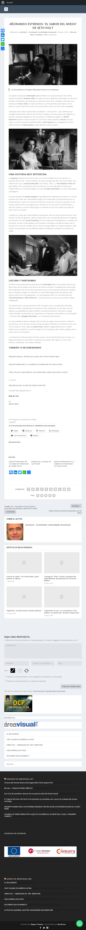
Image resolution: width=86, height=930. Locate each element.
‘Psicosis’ (63, 119)
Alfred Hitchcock (31, 298)
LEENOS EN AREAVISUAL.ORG (19, 879)
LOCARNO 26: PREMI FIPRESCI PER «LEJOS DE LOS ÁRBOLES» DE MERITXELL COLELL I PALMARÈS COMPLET (40, 815)
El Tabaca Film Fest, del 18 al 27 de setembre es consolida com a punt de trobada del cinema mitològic (40, 800)
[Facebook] (2, 30)
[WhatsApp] (2, 44)
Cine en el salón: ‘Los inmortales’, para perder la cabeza (22, 577)
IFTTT (13, 422)
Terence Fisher (22, 104)
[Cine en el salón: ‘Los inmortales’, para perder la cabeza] (24, 562)
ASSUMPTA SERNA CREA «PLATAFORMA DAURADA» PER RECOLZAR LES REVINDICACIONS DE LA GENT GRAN (42, 808)
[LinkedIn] (2, 35)
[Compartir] (2, 48)
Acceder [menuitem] (10, 2)
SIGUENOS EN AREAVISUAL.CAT (20, 779)
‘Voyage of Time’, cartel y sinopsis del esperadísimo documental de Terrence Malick (60, 578)
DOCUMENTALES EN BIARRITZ (17, 756)
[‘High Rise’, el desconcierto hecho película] (24, 596)
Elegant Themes (37, 924)
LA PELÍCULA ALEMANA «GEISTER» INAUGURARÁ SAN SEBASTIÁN (28, 910)
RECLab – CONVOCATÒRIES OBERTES (18, 788)
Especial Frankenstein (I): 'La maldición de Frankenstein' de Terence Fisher (35, 364)
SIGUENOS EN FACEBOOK (15, 833)
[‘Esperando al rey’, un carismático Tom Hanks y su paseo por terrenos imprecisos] (62, 596)
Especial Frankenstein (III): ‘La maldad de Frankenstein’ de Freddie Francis (19, 463)
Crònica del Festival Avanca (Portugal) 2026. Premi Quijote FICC (28, 783)
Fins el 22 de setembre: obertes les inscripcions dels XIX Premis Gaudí (31, 794)
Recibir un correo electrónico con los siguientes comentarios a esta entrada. (34, 677)
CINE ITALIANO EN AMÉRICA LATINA (20, 739)
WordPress (61, 924)
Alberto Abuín (13, 404)
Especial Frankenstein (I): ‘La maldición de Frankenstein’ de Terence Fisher (64, 463)
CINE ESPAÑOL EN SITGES (16, 750)
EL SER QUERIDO (12, 734)
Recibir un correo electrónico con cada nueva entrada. (26, 681)
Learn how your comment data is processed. (49, 691)
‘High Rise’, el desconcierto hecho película (23, 611)
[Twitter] (2, 39)
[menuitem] (3, 2)
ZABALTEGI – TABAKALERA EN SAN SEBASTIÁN (24, 745)
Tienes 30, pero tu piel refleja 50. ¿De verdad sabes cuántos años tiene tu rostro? (38, 372)
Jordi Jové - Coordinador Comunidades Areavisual (38, 32)
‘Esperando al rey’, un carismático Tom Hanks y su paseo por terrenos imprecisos (61, 612)
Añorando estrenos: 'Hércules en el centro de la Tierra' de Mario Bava (34, 356)
